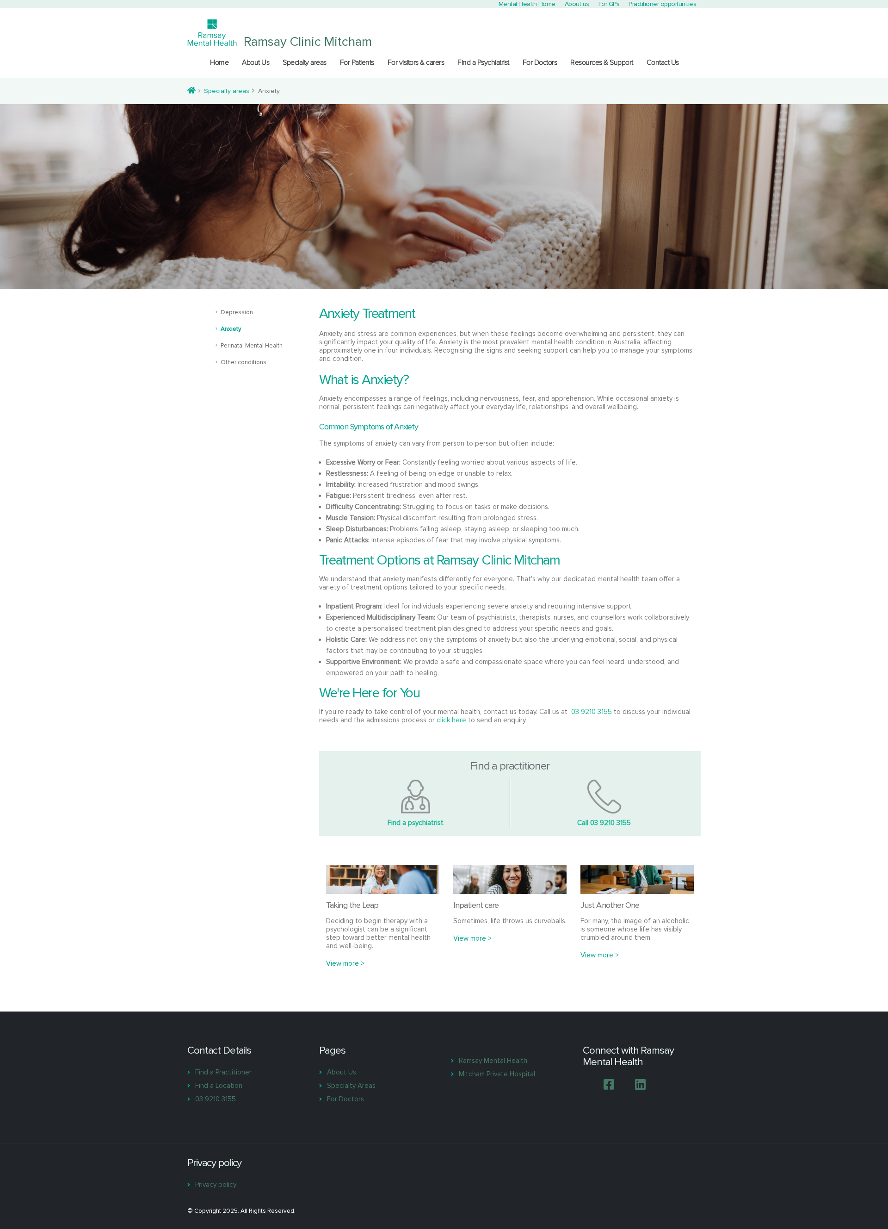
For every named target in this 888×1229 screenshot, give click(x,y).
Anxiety (231, 329)
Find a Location (218, 1085)
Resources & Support (601, 62)
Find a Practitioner (223, 1072)
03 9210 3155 (591, 712)
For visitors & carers (416, 62)
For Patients (357, 62)
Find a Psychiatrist (483, 62)
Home (219, 62)
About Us (255, 62)
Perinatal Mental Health (252, 345)
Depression (237, 312)
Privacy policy (215, 1184)
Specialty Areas (351, 1085)
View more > (345, 963)
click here (451, 720)
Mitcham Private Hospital (497, 1074)
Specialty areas (305, 62)
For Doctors (540, 62)
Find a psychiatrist (416, 823)
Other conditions (243, 362)
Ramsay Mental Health (493, 1060)
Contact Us (663, 62)
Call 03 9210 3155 (604, 823)
